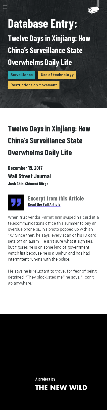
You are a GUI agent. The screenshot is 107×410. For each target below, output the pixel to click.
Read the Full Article (44, 204)
